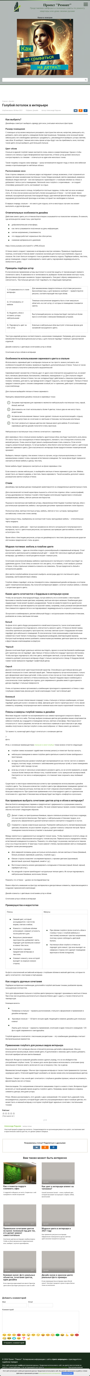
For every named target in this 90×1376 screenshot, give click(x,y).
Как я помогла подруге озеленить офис (14, 1187)
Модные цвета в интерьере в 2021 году (56, 1229)
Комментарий (8, 1310)
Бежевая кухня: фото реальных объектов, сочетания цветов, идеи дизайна (19, 1277)
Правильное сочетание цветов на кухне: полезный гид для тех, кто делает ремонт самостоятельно (19, 1232)
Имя (4, 1302)
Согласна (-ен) (67, 1373)
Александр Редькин (12, 1126)
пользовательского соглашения (56, 1367)
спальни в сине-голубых (44, 745)
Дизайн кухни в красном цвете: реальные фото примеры (57, 1276)
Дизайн (35, 110)
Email (30, 1302)
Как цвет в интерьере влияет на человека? (58, 1187)
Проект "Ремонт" (57, 4)
